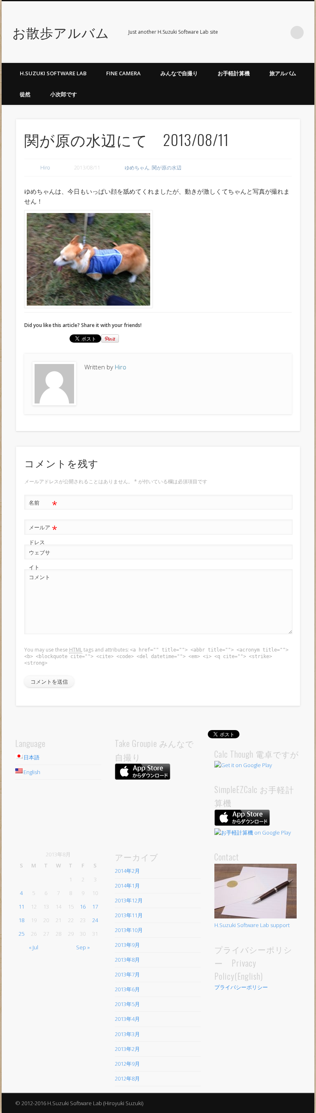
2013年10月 (129, 930)
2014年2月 (127, 870)
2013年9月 (127, 944)
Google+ (280, 32)
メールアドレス (43, 534)
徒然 (25, 94)
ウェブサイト (39, 560)
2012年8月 (127, 1078)
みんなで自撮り (179, 73)
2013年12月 (129, 900)
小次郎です (63, 94)
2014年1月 (127, 885)
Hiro (45, 167)
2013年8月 (127, 959)
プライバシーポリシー (241, 987)
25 (21, 933)
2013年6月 (127, 989)
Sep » (83, 947)
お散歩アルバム (60, 32)
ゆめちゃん (137, 167)
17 (95, 906)
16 (83, 906)
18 (21, 920)
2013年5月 (127, 1004)
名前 (43, 504)
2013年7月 (127, 974)
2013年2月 (127, 1049)
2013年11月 (129, 915)
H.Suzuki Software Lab (53, 73)
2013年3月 (127, 1034)
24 (95, 920)
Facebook (263, 32)
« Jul (33, 947)
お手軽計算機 (234, 73)
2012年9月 (127, 1063)
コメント (39, 577)
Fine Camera (123, 73)
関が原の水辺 (166, 167)
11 (21, 906)
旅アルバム (283, 73)
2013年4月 (127, 1019)
